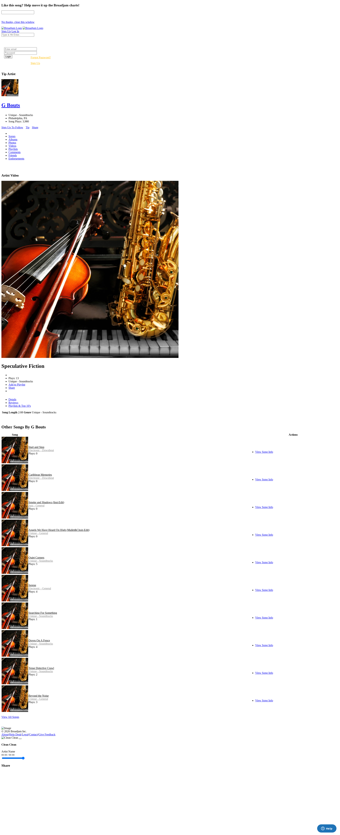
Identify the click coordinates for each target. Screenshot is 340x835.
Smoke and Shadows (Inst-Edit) (46, 502)
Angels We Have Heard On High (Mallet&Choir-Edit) (59, 529)
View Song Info (264, 451)
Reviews (13, 402)
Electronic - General (40, 588)
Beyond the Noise (39, 695)
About (4, 734)
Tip (27, 127)
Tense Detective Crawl (41, 668)
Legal (25, 734)
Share (35, 127)
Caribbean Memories (40, 474)
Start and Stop (36, 447)
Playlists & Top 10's (19, 405)
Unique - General (38, 533)
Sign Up (35, 63)
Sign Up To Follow (12, 127)
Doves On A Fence (39, 640)
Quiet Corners (36, 557)
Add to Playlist (16, 384)
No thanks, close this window (18, 22)
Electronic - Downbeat (41, 450)
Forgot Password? (41, 57)
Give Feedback (46, 734)
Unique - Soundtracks (41, 560)
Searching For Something (43, 612)
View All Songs (10, 716)
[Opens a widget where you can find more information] (326, 828)
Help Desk (15, 734)
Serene (32, 585)
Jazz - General (36, 505)
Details (12, 399)
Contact (33, 734)
